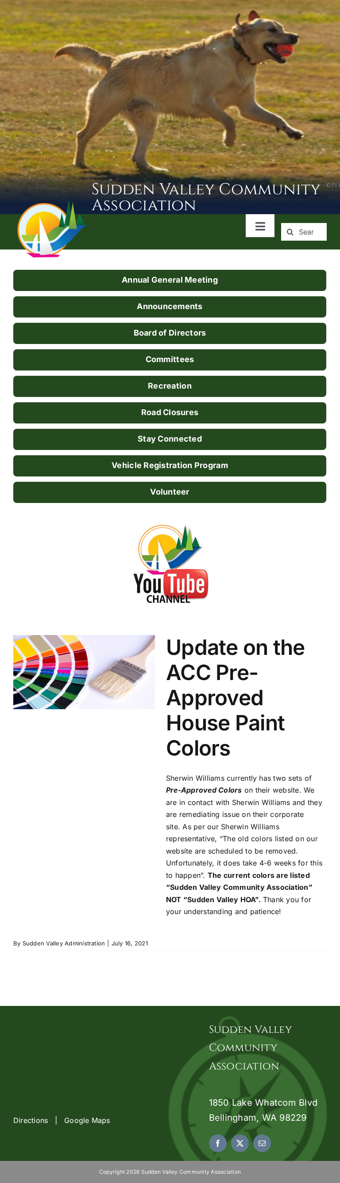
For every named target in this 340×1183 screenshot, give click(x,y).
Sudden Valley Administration (64, 943)
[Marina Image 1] (52, 202)
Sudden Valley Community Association (206, 197)
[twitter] (240, 1143)
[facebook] (218, 1143)
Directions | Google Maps (61, 1120)
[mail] (262, 1143)
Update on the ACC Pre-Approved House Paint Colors (235, 698)
